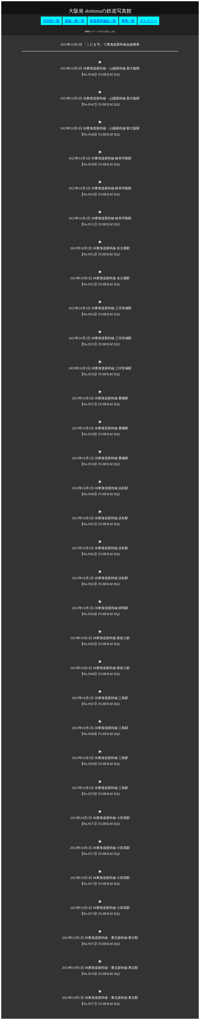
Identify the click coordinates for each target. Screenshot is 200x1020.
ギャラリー (148, 21)
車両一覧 (128, 21)
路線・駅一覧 (75, 21)
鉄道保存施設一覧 (103, 21)
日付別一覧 (51, 21)
